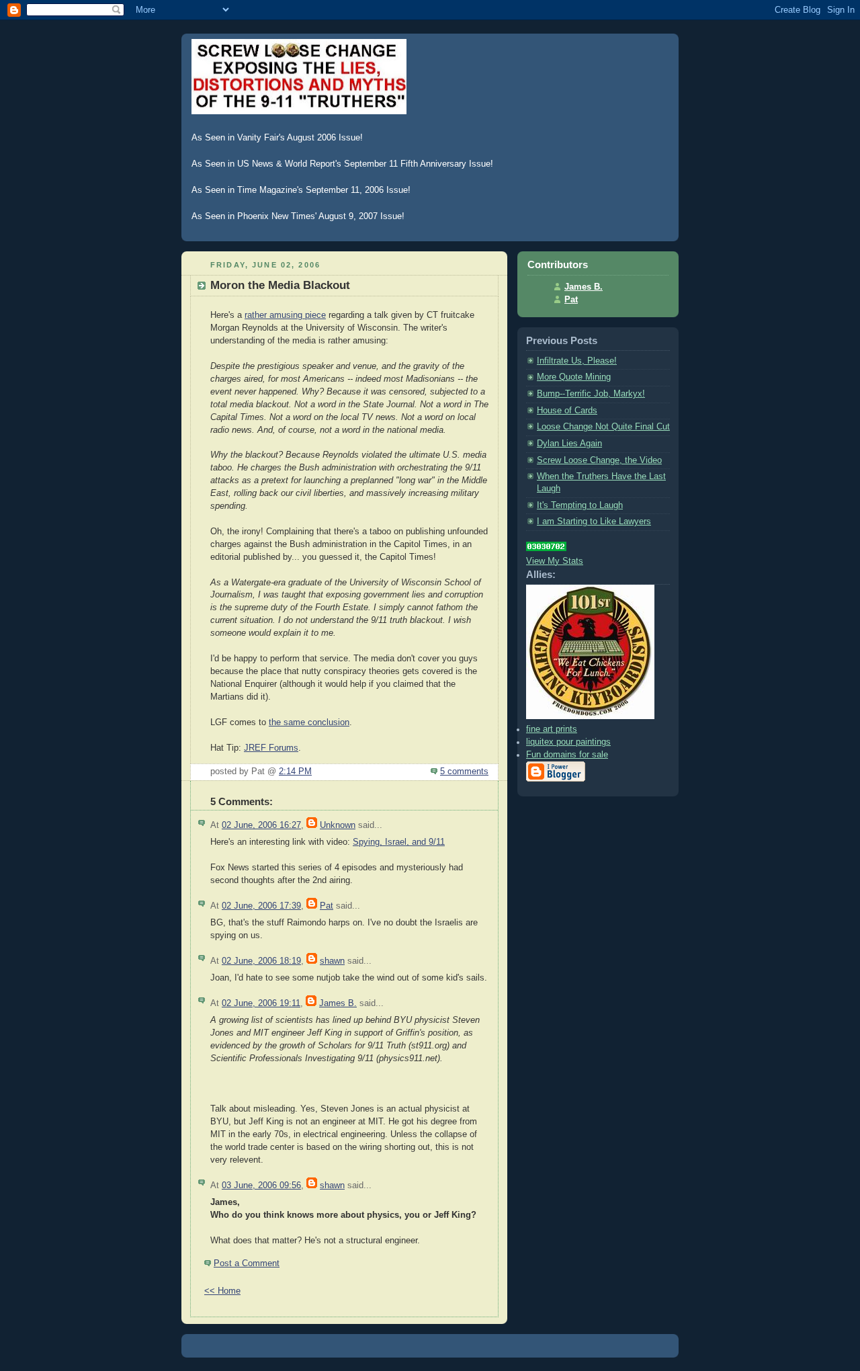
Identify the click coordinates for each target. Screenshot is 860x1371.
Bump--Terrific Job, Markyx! (591, 394)
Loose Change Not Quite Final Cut (603, 426)
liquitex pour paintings (568, 742)
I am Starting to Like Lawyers (594, 521)
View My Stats (554, 561)
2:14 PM (295, 771)
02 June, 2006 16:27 (261, 825)
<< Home (222, 1291)
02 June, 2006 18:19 (261, 961)
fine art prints (551, 729)
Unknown (337, 825)
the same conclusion (309, 722)
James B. (338, 1003)
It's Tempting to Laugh (580, 505)
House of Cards (567, 410)
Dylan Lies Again (569, 443)
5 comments (464, 771)
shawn (332, 961)
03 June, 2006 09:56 (261, 1185)
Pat (326, 906)
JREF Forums (271, 748)
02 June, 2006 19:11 (261, 1003)
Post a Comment (247, 1263)
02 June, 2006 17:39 (261, 906)
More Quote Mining (574, 377)
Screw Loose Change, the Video (599, 460)
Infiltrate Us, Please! (577, 361)
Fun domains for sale (567, 754)
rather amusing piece (285, 315)
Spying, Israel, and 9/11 (399, 842)
